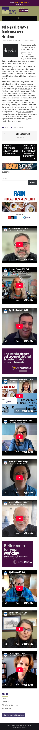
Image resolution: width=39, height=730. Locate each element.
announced (30, 45)
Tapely (21, 127)
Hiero (15, 727)
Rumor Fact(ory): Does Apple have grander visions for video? (11, 150)
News (6, 127)
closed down (31, 109)
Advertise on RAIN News (10, 705)
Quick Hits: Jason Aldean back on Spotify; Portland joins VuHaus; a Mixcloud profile (28, 151)
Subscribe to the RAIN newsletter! (13, 715)
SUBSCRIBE (6, 172)
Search (4, 179)
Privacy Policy (6, 708)
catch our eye (25, 89)
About (4, 698)
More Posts (20, 138)
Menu (20, 18)
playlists (15, 127)
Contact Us (5, 701)
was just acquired (24, 112)
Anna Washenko (29, 41)
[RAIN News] (19, 10)
